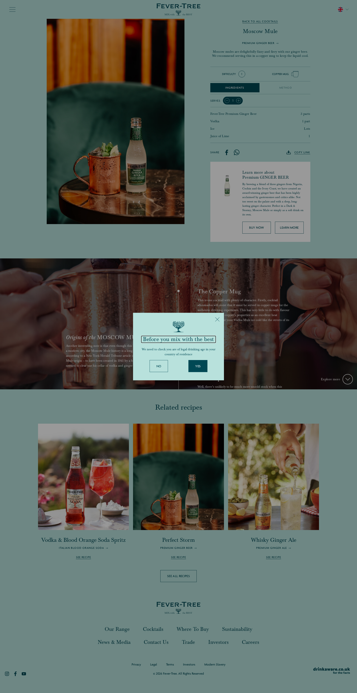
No (158, 366)
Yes (198, 366)
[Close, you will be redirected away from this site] (217, 319)
